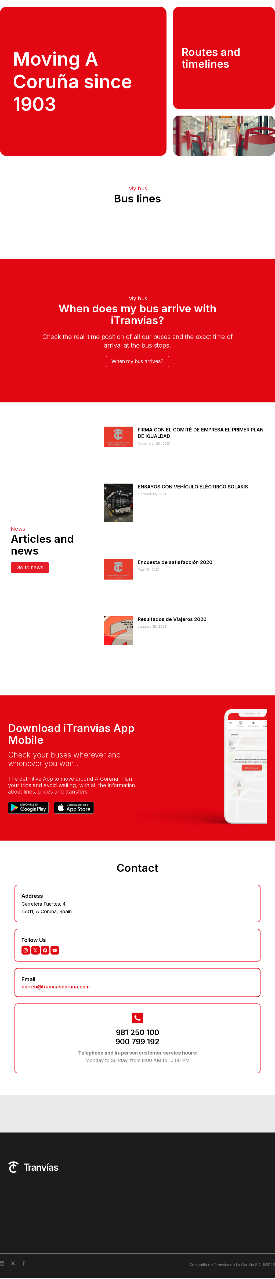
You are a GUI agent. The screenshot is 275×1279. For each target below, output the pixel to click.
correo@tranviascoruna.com (55, 1161)
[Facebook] (45, 1124)
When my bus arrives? (137, 536)
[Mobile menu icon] (263, 8)
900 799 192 (137, 1215)
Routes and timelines (211, 74)
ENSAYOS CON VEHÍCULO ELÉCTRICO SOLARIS (193, 661)
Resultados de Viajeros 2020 (172, 793)
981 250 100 (137, 1206)
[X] (35, 1124)
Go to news (30, 742)
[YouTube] (54, 1124)
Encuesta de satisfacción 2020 (175, 736)
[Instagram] (25, 1124)
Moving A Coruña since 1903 (72, 97)
